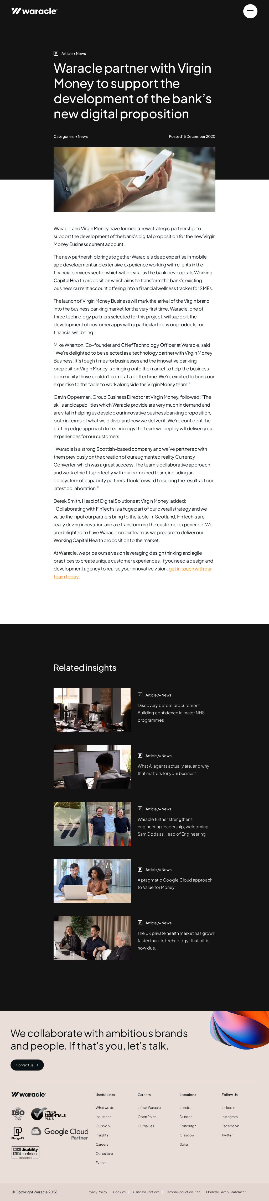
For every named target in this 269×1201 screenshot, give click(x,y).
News (81, 53)
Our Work (103, 1126)
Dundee (186, 1117)
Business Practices (145, 1192)
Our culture (104, 1153)
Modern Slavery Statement (226, 1192)
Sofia (184, 1144)
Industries (103, 1117)
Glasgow (187, 1135)
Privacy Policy (96, 1192)
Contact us (24, 1065)
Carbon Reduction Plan (182, 1192)
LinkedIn (228, 1107)
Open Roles (147, 1117)
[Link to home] (35, 8)
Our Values (146, 1126)
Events (101, 1163)
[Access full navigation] (250, 11)
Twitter (227, 1135)
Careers (102, 1144)
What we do (105, 1107)
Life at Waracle (149, 1107)
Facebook (230, 1126)
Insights (102, 1135)
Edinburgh (188, 1126)
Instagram (230, 1117)
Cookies (119, 1192)
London (186, 1107)
